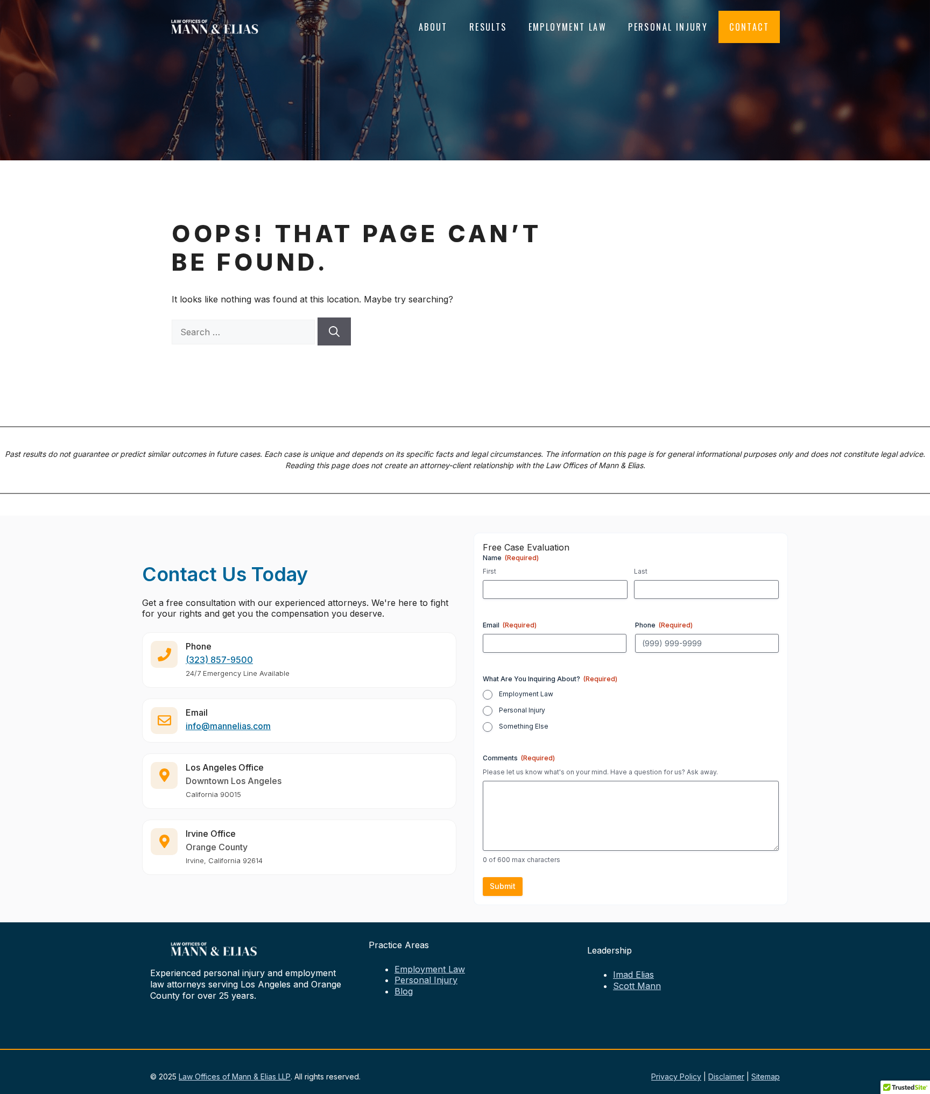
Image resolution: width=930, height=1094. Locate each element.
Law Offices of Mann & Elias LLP (235, 1076)
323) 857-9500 (221, 659)
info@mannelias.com (228, 726)
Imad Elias (633, 974)
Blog (403, 991)
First (489, 571)
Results (488, 26)
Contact (749, 26)
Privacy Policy (676, 1076)
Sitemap (765, 1076)
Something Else (523, 726)
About (433, 26)
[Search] (334, 331)
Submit (503, 886)
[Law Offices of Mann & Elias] (214, 25)
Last (640, 571)
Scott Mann (637, 985)
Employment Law (568, 26)
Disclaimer (726, 1076)
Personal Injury (668, 26)
